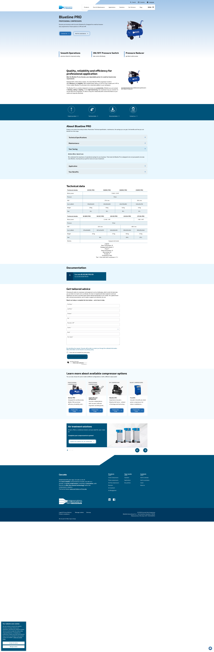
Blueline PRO (70, 17)
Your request (70, 336)
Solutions (121, 7)
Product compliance (64, 514)
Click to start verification (78, 362)
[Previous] (137, 450)
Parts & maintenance (99, 7)
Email (68, 332)
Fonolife (132, 398)
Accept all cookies (13, 643)
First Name (69, 304)
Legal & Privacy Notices (65, 512)
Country (69, 327)
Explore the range (74, 410)
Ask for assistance (80, 33)
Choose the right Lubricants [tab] (69, 450)
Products (86, 7)
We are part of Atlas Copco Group (67, 518)
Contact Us (64, 33)
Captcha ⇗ (84, 364)
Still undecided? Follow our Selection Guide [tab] (70, 450)
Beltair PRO (71, 398)
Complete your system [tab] (67, 450)
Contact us (133, 116)
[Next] (145, 450)
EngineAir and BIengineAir (93, 398)
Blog (141, 7)
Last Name (69, 308)
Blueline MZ (113, 398)
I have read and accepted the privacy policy (79, 352)
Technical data (92, 116)
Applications (112, 7)
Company (69, 313)
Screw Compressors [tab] (72, 450)
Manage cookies (79, 512)
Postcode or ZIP (71, 322)
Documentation (113, 116)
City (68, 318)
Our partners (132, 7)
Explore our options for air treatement (81, 441)
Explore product (72, 116)
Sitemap (88, 512)
